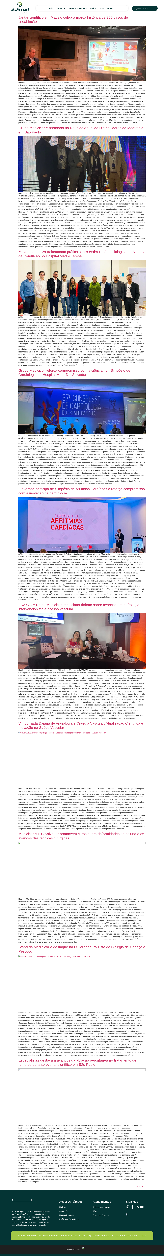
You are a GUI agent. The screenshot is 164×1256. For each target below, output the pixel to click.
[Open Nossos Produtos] (86, 8)
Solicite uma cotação (101, 1207)
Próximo (141, 1187)
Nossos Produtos (66, 1215)
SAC (95, 1211)
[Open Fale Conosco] (114, 8)
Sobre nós (63, 1211)
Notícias (62, 1207)
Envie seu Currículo (101, 1215)
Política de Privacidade (69, 1219)
